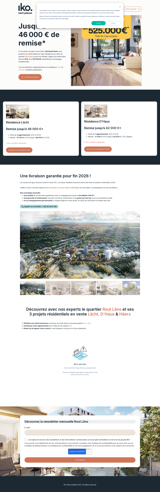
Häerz (125, 314)
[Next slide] (136, 245)
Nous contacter (131, 9)
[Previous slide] (23, 245)
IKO (70, 326)
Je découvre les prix (31, 77)
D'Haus (108, 314)
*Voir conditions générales (16, 143)
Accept (98, 23)
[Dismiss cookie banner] (120, 7)
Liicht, (93, 314)
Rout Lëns (111, 309)
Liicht (59, 67)
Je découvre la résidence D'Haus (98, 149)
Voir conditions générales (95, 142)
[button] (32, 288)
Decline (113, 23)
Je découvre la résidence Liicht (19, 150)
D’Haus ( (21, 70)
